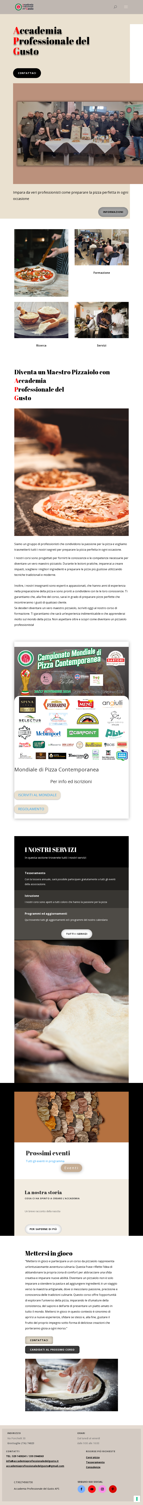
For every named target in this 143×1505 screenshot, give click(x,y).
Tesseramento (95, 1462)
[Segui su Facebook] (81, 1489)
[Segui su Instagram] (102, 1489)
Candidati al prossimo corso (52, 1349)
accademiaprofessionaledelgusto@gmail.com (35, 1466)
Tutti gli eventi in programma (45, 1161)
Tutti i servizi (76, 933)
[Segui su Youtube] (92, 1489)
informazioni (113, 212)
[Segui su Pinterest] (113, 1489)
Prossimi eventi (48, 1153)
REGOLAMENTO (31, 809)
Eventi (71, 1167)
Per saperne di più (43, 1229)
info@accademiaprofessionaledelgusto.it (32, 1461)
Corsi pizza (93, 1457)
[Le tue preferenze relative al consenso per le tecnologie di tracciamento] (137, 1499)
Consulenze (93, 1467)
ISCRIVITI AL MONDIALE (37, 795)
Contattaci (27, 73)
